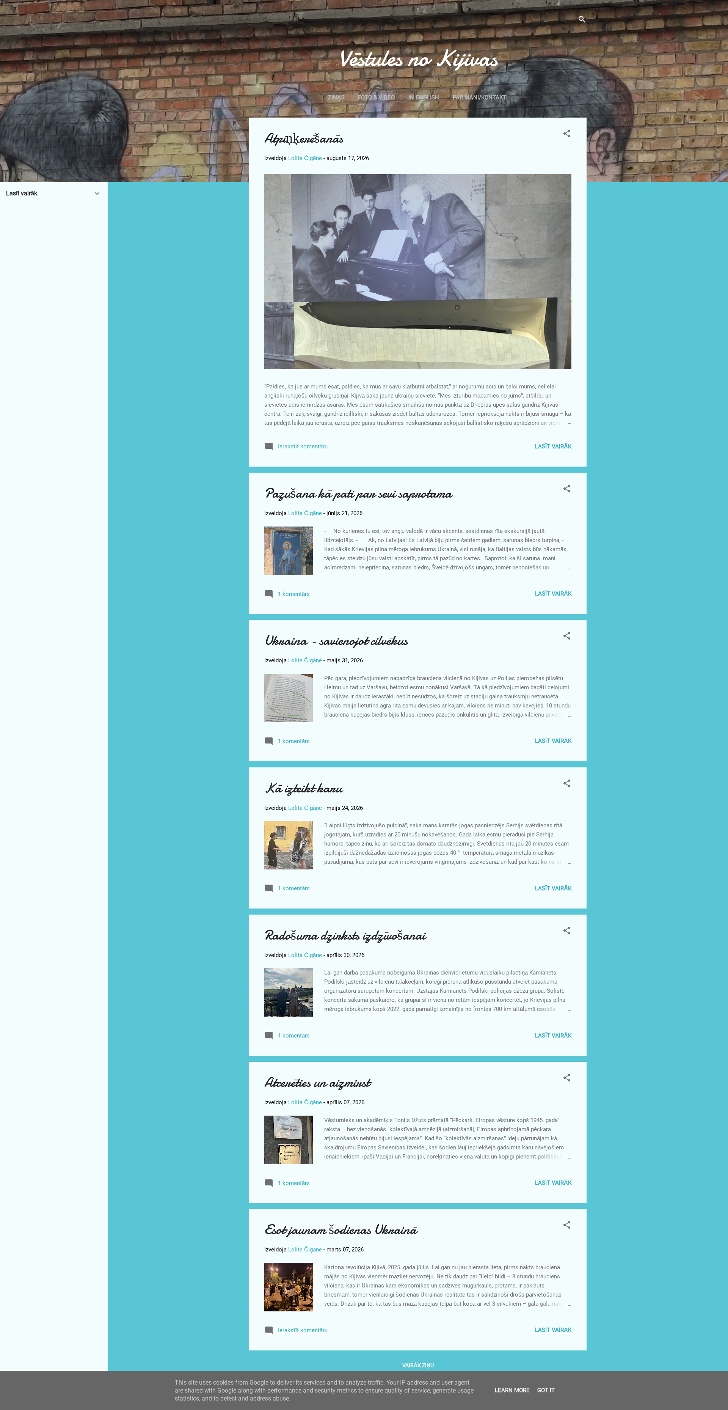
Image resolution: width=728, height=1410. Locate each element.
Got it (546, 1390)
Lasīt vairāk (553, 446)
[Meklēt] (582, 20)
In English (423, 97)
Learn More (512, 1390)
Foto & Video (376, 97)
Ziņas (336, 97)
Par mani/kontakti (480, 97)
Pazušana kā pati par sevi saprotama (358, 493)
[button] (566, 135)
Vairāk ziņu (418, 1365)
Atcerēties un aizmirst (316, 1082)
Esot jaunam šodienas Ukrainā (340, 1229)
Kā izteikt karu (303, 788)
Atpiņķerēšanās (303, 138)
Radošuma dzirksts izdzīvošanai (344, 935)
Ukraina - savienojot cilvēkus (336, 640)
